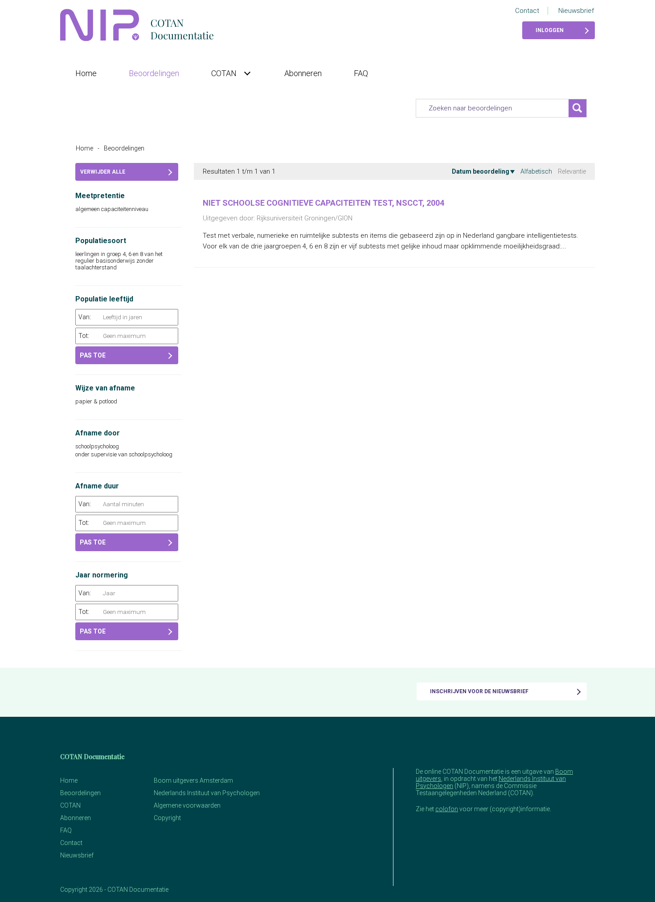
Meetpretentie (100, 195)
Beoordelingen (154, 73)
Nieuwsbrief (576, 11)
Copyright (167, 817)
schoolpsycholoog (97, 446)
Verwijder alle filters (102, 175)
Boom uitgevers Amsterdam (193, 780)
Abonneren (303, 73)
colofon (446, 809)
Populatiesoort (100, 240)
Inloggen (550, 30)
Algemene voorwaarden (187, 805)
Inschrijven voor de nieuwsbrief (479, 691)
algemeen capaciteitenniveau (112, 209)
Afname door (97, 433)
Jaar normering (101, 575)
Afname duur (97, 486)
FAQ (361, 73)
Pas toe (93, 355)
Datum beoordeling (480, 171)
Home (86, 73)
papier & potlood (97, 401)
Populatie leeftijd (104, 299)
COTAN (224, 73)
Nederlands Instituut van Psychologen (207, 792)
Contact (527, 11)
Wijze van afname (105, 388)
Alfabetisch (536, 171)
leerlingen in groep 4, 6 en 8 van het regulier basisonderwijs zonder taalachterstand (119, 261)
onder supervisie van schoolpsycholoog (124, 454)
